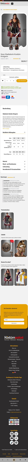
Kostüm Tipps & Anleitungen (14, 386)
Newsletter (14, 363)
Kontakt (4, 454)
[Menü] (2, 460)
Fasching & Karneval (14, 393)
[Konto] (20, 460)
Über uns (14, 348)
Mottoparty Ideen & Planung (14, 379)
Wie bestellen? (14, 352)
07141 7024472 (16, 410)
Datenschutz (22, 454)
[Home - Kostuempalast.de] (14, 338)
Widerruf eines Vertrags (14, 370)
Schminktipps (14, 388)
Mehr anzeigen (6, 128)
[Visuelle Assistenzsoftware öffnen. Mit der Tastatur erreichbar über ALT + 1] (11, 4)
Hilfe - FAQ (14, 361)
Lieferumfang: (6, 66)
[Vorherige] (6, 47)
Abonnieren (14, 323)
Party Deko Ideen (14, 382)
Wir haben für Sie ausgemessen (10, 92)
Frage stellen (6, 93)
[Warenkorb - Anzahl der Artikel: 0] (25, 460)
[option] (14, 30)
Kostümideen (14, 384)
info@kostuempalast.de (15, 412)
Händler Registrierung (14, 368)
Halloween (14, 391)
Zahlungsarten (14, 354)
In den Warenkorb (22, 80)
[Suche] (7, 460)
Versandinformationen (14, 357)
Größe (4, 75)
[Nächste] (21, 47)
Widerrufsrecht (15, 454)
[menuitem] (1, 0)
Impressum (8, 456)
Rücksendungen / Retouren (14, 359)
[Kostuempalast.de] (5, 3)
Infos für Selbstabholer (14, 350)
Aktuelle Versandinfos (8, 90)
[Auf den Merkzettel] (3, 80)
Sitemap (14, 366)
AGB (9, 454)
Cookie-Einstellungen (17, 456)
